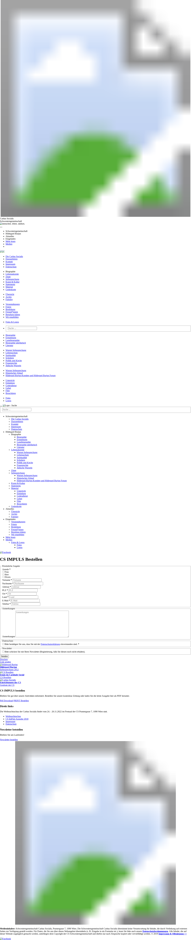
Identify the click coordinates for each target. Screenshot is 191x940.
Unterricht (10, 380)
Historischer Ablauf (14, 373)
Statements (10, 284)
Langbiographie (13, 340)
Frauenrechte (11, 363)
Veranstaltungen (13, 304)
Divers (7, 577)
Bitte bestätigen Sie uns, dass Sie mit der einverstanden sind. (42, 644)
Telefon (6, 604)
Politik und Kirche (14, 360)
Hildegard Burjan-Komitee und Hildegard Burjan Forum (31, 375)
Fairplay (9, 299)
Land (5, 597)
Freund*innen (12, 312)
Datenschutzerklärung (50, 644)
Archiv (9, 297)
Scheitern (10, 358)
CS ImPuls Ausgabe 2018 (17, 719)
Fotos (8, 398)
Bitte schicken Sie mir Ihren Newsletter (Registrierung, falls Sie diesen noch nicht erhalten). (45, 652)
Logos (8, 400)
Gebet (8, 388)
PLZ (5, 590)
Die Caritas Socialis (14, 256)
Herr (7, 574)
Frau (7, 572)
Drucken (4, 659)
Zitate (8, 277)
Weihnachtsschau (13, 716)
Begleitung (10, 309)
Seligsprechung (12, 279)
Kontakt (9, 261)
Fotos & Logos (12, 322)
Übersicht (10, 294)
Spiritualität (11, 355)
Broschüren (11, 393)
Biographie (10, 335)
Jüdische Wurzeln (13, 365)
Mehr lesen (10, 241)
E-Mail (6, 600)
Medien (9, 244)
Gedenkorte (11, 289)
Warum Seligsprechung (16, 350)
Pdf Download (6, 700)
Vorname (7, 580)
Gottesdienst (11, 385)
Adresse (6, 587)
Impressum (10, 264)
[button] (1, 227)
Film (8, 390)
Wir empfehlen (12, 317)
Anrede (6, 569)
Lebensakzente (12, 274)
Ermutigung (11, 337)
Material (9, 287)
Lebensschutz (12, 353)
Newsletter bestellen (9, 739)
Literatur (9, 345)
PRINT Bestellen (21, 700)
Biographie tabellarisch (16, 343)
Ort (4, 594)
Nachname (7, 583)
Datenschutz (11, 267)
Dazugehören (11, 259)
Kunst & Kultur (12, 282)
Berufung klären (13, 314)
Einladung (10, 383)
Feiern (8, 307)
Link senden (5, 662)
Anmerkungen (8, 636)
